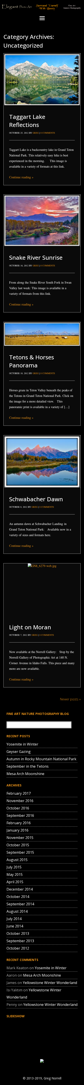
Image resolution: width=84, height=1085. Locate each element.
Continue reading (21, 177)
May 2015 (14, 874)
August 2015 (17, 859)
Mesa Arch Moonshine (25, 773)
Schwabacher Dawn (36, 499)
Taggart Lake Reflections (27, 121)
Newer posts (70, 699)
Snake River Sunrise (35, 257)
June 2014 (14, 926)
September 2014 (20, 904)
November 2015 (19, 837)
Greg (36, 132)
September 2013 (20, 940)
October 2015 (17, 845)
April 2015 (14, 881)
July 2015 (14, 867)
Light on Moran (30, 627)
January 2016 (17, 830)
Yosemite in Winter (22, 744)
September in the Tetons (27, 766)
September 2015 (20, 852)
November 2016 (19, 800)
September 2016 (20, 815)
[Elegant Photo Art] (42, 7)
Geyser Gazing (18, 751)
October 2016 (17, 808)
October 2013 (17, 933)
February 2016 (18, 822)
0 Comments (48, 132)
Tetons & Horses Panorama (31, 361)
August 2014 (17, 911)
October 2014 (17, 896)
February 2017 (18, 793)
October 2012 (17, 948)
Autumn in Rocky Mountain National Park (41, 758)
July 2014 (14, 918)
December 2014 (19, 889)
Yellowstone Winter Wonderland (50, 982)
